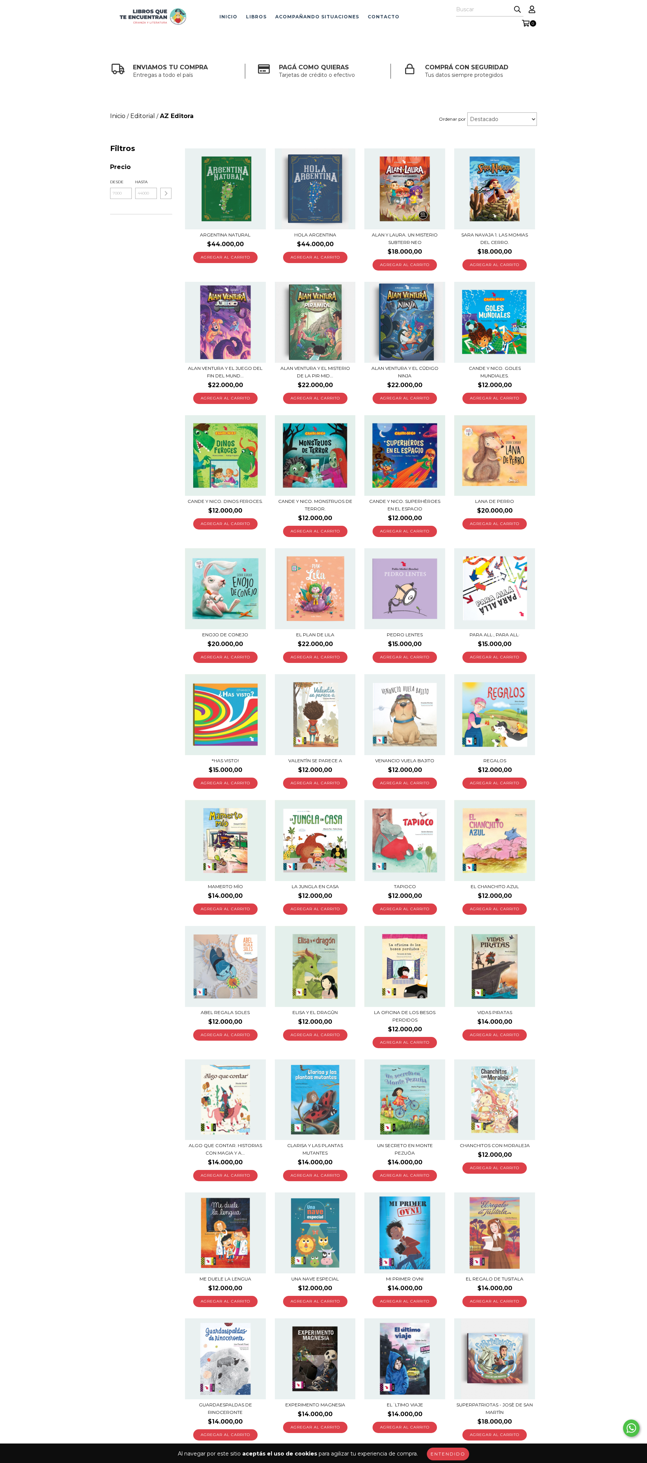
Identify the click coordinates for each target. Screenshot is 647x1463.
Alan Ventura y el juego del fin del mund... (225, 371)
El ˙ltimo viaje (405, 1405)
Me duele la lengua (225, 1279)
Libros (256, 16)
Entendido (448, 1454)
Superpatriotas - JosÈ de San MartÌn (494, 1408)
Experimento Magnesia (315, 1405)
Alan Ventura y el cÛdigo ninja (404, 371)
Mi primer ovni (404, 1279)
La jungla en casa (315, 886)
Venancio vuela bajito (404, 760)
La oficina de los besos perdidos (404, 1016)
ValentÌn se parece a (315, 760)
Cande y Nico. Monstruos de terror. (315, 505)
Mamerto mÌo (225, 886)
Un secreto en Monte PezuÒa (405, 1149)
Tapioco (405, 886)
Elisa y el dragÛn (315, 1012)
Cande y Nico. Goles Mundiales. (495, 371)
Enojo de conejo (225, 634)
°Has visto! (225, 760)
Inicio (228, 16)
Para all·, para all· (495, 634)
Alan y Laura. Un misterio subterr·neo (405, 238)
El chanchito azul (495, 886)
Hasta (141, 182)
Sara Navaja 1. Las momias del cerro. (494, 238)
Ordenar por (452, 119)
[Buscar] (517, 9)
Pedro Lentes (405, 634)
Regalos (494, 760)
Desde (117, 182)
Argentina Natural (225, 235)
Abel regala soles (225, 1012)
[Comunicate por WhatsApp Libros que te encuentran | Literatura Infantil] (631, 1428)
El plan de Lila (315, 634)
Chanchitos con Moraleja (495, 1145)
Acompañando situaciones (317, 16)
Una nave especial (315, 1279)
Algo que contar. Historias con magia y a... (225, 1149)
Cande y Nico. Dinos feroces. (225, 501)
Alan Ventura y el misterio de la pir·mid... (315, 371)
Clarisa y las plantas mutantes (315, 1149)
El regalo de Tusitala (494, 1279)
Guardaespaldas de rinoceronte (225, 1408)
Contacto (384, 16)
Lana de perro (494, 501)
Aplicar (165, 193)
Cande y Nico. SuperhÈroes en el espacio (404, 505)
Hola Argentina (315, 235)
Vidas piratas (494, 1012)
